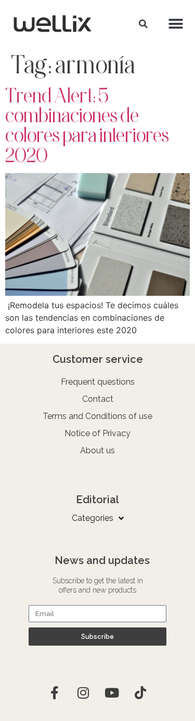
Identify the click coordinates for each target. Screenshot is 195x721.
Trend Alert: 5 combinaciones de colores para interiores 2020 (87, 125)
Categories (92, 518)
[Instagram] (83, 692)
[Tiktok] (140, 692)
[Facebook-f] (55, 692)
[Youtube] (112, 692)
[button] (143, 24)
